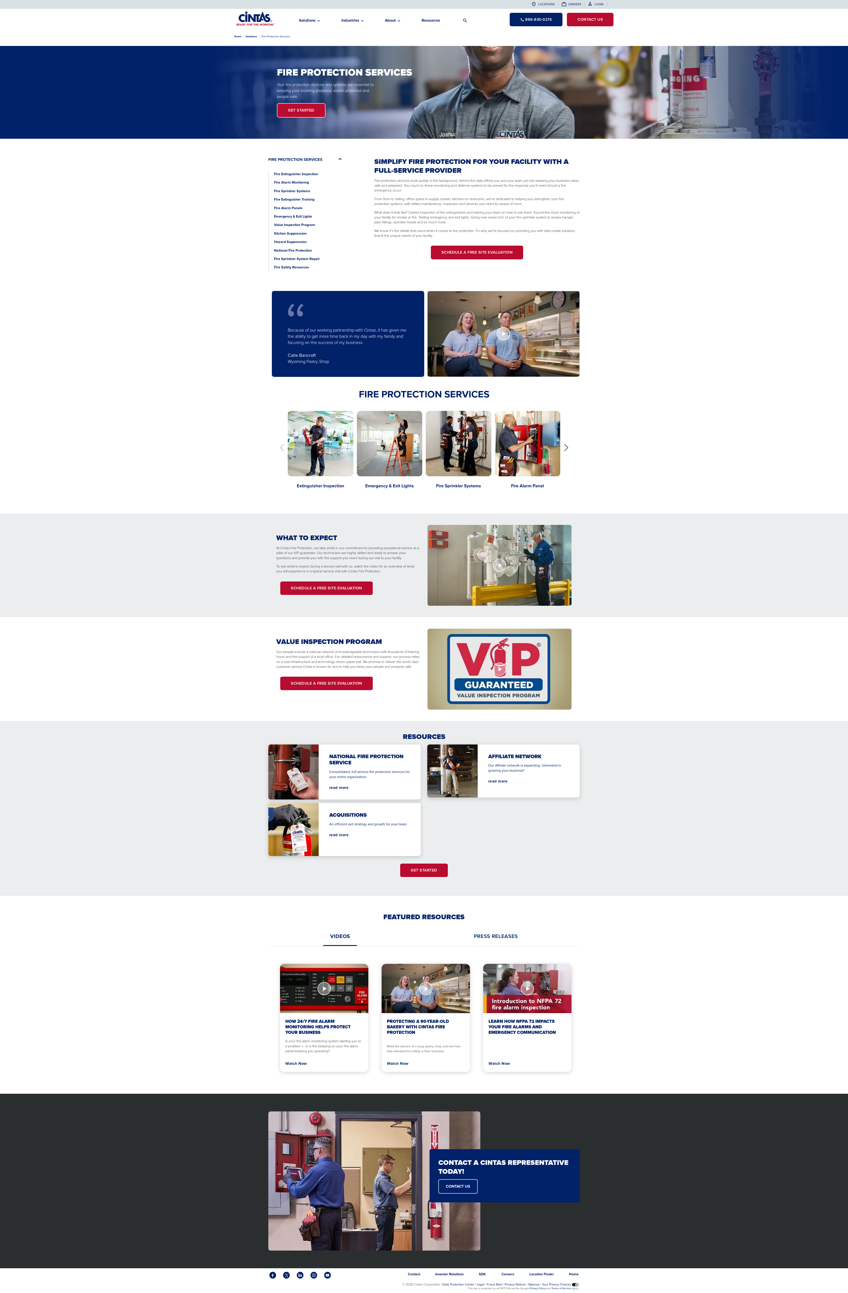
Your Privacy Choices (557, 1284)
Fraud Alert (494, 1284)
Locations (546, 4)
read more (339, 787)
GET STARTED (424, 870)
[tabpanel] (424, 1014)
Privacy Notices (515, 1284)
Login (599, 4)
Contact (590, 19)
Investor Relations (449, 1274)
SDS (482, 1274)
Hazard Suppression (290, 241)
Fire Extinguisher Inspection (296, 174)
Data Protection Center (458, 1284)
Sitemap (533, 1284)
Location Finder (541, 1274)
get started (301, 110)
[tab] (340, 936)
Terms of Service (561, 1288)
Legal (480, 1284)
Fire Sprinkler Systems (292, 191)
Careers (574, 4)
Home (237, 36)
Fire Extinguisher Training (294, 199)
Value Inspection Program (294, 224)
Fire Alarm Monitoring (291, 182)
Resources (431, 20)
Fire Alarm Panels (288, 208)
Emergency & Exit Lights (293, 216)
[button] (566, 447)
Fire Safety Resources (291, 267)
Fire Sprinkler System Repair (297, 258)
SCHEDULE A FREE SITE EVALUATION (477, 252)
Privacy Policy (538, 1288)
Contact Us (458, 1186)
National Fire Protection (293, 250)
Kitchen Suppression (290, 233)
